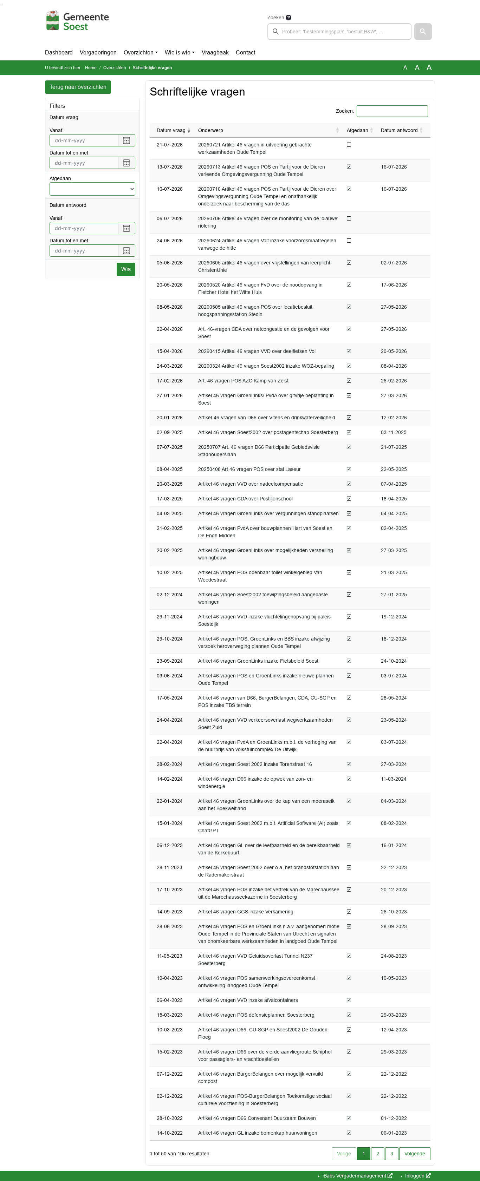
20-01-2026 (170, 417)
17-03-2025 (170, 498)
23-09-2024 (170, 661)
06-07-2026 (170, 218)
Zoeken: (345, 111)
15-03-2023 (170, 1015)
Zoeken (275, 17)
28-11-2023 (169, 867)
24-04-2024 (170, 720)
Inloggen (415, 1176)
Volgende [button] (414, 1153)
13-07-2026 (170, 167)
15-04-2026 (170, 351)
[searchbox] (339, 31)
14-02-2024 (170, 779)
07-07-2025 (170, 447)
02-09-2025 (170, 432)
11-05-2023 (169, 956)
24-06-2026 (170, 240)
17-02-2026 (170, 380)
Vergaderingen (98, 52)
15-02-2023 (170, 1052)
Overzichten (139, 52)
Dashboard (59, 52)
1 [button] (366, 1153)
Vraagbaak (215, 52)
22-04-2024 (170, 742)
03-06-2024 (170, 675)
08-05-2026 (170, 307)
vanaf (56, 130)
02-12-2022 (170, 1096)
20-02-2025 (170, 550)
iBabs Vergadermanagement (354, 1176)
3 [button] (391, 1153)
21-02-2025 (170, 528)
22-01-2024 (170, 801)
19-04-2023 (170, 978)
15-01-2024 (170, 823)
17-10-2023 (170, 889)
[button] (423, 31)
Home (91, 67)
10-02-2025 (170, 572)
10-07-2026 (170, 189)
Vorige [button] (344, 1153)
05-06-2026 (170, 262)
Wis (126, 269)
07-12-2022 (170, 1074)
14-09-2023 (170, 911)
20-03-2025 (170, 484)
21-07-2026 (170, 144)
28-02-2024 (170, 764)
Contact (245, 52)
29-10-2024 (170, 639)
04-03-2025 (170, 513)
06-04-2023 (170, 1000)
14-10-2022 (170, 1133)
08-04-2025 (170, 469)
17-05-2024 (170, 698)
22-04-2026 (170, 329)
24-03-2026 (170, 366)
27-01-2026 (170, 395)
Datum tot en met (69, 153)
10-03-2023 (170, 1029)
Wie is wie (177, 52)
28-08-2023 (170, 926)
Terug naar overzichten (78, 87)
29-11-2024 (169, 616)
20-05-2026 (170, 285)
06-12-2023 (170, 845)
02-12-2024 (170, 594)
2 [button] (377, 1153)
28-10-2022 (170, 1118)
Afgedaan (60, 178)
